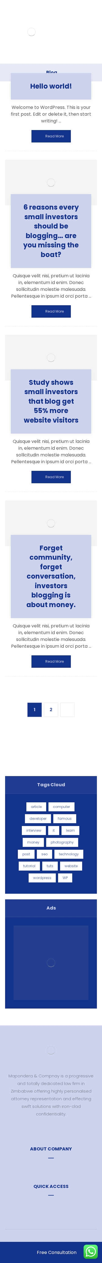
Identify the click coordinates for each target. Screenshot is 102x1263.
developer (37, 818)
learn (70, 830)
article (36, 806)
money (33, 842)
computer (61, 806)
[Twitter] (51, 1130)
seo (44, 854)
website (71, 866)
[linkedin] (59, 1130)
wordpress (42, 877)
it (54, 830)
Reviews (54, 1205)
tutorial (29, 866)
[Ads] (51, 963)
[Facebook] (42, 1130)
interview (33, 830)
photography (62, 842)
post (26, 854)
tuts (50, 866)
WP (65, 877)
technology (69, 854)
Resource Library (54, 1168)
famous (65, 818)
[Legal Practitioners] (31, 32)
